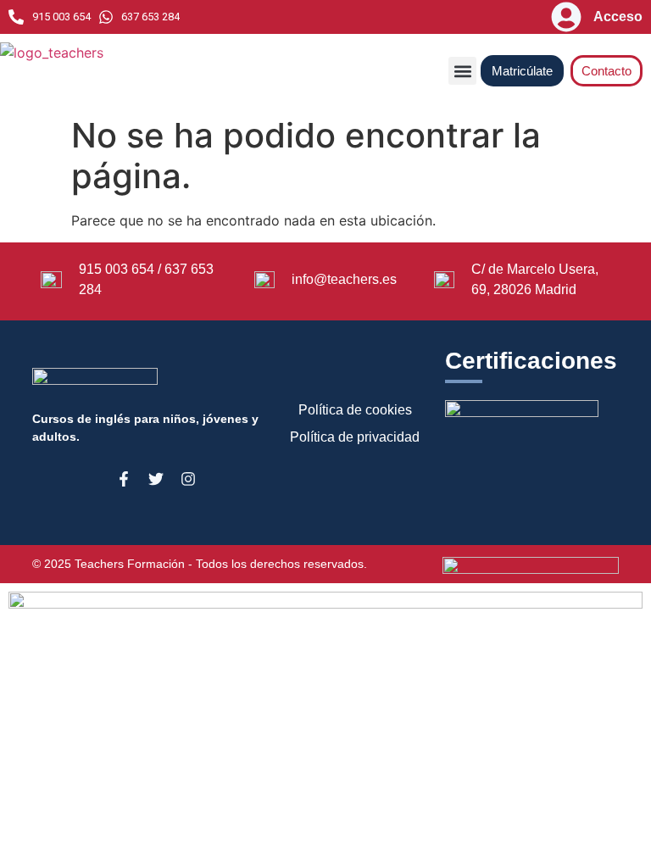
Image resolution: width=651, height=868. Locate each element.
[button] (462, 71)
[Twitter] (156, 479)
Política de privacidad (355, 437)
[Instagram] (188, 479)
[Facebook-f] (123, 479)
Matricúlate (522, 71)
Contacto (606, 71)
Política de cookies (355, 410)
